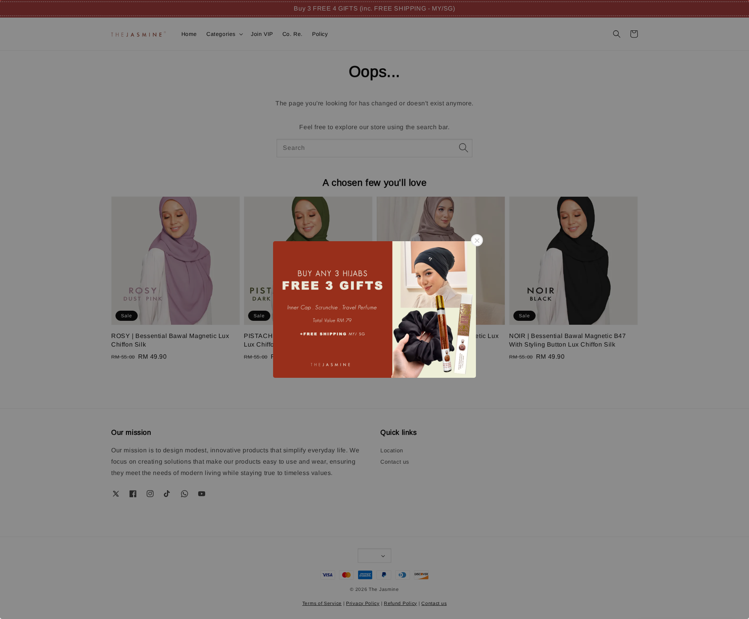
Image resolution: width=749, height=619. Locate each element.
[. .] (374, 309)
